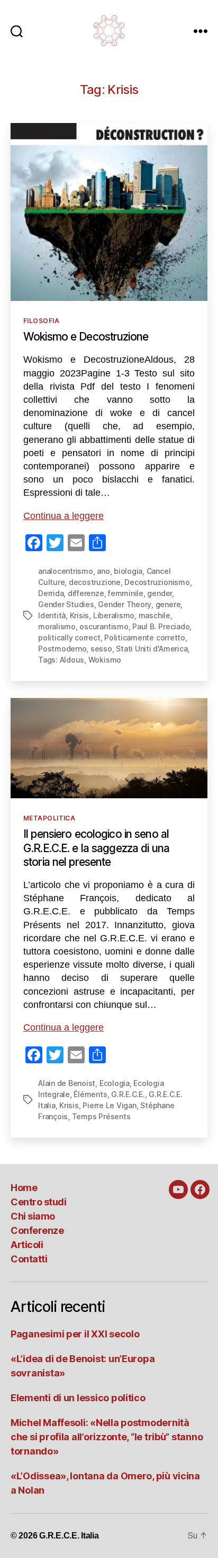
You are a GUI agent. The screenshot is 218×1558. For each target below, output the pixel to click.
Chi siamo (33, 1216)
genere (168, 604)
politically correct (69, 637)
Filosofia (41, 321)
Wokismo (104, 659)
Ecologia (114, 1083)
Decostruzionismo (156, 582)
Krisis (79, 615)
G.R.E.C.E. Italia (68, 1535)
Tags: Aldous (61, 659)
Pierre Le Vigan (109, 1105)
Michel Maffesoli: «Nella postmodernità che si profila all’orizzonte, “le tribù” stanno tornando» (107, 1437)
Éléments (90, 1094)
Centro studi (38, 1201)
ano (103, 570)
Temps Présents (101, 1116)
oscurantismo (103, 626)
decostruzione (95, 582)
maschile (154, 615)
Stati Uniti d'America (151, 648)
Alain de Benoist (66, 1083)
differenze (86, 593)
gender (159, 593)
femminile (125, 593)
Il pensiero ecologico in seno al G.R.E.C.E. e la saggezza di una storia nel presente (96, 847)
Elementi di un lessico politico (78, 1397)
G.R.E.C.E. (128, 1094)
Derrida (50, 593)
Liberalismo (113, 615)
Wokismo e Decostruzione (85, 336)
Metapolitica (49, 818)
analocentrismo (65, 570)
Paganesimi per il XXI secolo (75, 1333)
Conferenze (37, 1230)
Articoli (27, 1244)
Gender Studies (66, 604)
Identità (52, 615)
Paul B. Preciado (160, 626)
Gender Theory (124, 604)
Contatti (29, 1258)
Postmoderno (62, 648)
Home (24, 1187)
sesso (101, 648)
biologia (128, 570)
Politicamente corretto (144, 637)
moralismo (57, 626)
